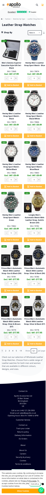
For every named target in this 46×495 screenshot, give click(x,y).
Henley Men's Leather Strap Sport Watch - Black (11, 116)
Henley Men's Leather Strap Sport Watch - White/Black (11, 167)
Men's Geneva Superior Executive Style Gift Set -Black (11, 65)
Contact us (23, 425)
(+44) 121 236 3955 (27, 410)
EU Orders (23, 439)
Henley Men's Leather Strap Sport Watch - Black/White (34, 116)
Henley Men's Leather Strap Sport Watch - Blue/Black (34, 167)
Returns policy (23, 432)
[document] (23, 482)
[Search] (37, 5)
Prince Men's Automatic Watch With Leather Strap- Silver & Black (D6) (34, 271)
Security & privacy (23, 457)
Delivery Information (23, 435)
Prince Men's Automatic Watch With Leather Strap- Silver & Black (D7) (34, 321)
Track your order (23, 428)
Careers (23, 454)
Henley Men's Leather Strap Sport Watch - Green (11, 217)
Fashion (7, 19)
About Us (23, 450)
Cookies (23, 460)
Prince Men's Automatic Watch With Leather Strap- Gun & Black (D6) (11, 271)
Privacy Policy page (28, 481)
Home (2, 19)
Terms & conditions (23, 464)
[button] (3, 12)
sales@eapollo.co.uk (28, 413)
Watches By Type (19, 19)
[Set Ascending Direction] (44, 32)
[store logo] (20, 5)
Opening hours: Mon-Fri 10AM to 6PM (23, 415)
